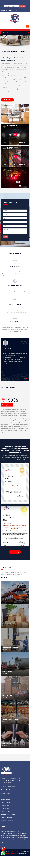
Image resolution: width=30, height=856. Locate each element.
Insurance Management (10, 726)
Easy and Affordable (15, 304)
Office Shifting (5, 808)
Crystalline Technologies (11, 853)
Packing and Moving (9, 607)
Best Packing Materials (15, 285)
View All (3, 577)
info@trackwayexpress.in (11, 4)
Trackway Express (14, 851)
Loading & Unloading (6, 817)
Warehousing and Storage (8, 814)
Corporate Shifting (6, 811)
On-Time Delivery (15, 266)
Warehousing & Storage (10, 703)
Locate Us (23, 4)
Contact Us (9, 10)
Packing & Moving (7, 405)
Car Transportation (9, 583)
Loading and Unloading (10, 631)
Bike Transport (7, 655)
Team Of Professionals (15, 322)
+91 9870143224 (15, 2)
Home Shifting (7, 679)
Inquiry (3, 10)
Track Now (22, 6)
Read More (7, 99)
